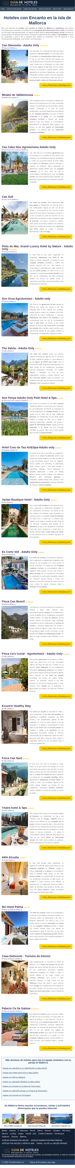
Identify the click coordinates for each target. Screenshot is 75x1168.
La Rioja (13, 1133)
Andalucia (5, 1136)
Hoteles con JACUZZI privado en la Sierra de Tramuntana (25, 1090)
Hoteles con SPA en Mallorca (14, 1077)
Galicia (39, 1130)
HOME (3, 9)
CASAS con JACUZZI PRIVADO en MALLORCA (21, 1081)
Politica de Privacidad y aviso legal (42, 1162)
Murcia (32, 1130)
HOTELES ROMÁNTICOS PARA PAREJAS (46, 1140)
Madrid (4, 1130)
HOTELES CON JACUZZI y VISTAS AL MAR (18, 1143)
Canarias (14, 1136)
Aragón (20, 1133)
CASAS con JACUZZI (30, 9)
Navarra (5, 1133)
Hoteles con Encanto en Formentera (17, 1095)
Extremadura (59, 1133)
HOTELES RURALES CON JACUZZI (15, 1140)
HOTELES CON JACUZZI (14, 9)
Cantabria (56, 1130)
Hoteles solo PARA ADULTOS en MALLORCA (20, 1072)
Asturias (48, 1130)
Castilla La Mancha (45, 1133)
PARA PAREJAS (68, 9)
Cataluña (12, 1130)
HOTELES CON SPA (45, 9)
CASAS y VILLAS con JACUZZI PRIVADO (52, 1143)
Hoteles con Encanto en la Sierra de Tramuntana (21, 1086)
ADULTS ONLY (57, 9)
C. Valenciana (23, 1130)
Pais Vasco (66, 1130)
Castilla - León (31, 1133)
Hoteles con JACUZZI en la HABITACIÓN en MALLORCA (25, 1068)
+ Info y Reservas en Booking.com (55, 85)
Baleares (23, 1136)
